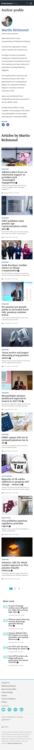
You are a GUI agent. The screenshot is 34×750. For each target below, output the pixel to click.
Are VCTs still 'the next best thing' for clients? (18, 648)
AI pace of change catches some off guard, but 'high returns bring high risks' (18, 609)
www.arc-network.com (14, 743)
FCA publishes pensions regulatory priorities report (14, 523)
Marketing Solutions (9, 686)
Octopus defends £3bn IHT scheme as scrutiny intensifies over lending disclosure (18, 636)
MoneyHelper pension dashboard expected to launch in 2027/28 (14, 398)
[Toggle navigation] (30, 3)
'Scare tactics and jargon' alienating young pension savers (15, 355)
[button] (27, 3)
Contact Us (5, 683)
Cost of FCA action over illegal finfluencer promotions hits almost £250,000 (18, 659)
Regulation (6, 518)
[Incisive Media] (5, 726)
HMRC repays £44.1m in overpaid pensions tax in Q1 (15, 440)
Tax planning (7, 476)
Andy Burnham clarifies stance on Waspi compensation (14, 268)
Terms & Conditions (8, 699)
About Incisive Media (9, 689)
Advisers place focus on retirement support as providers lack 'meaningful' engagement (14, 177)
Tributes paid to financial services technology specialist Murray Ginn (18, 623)
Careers (4, 695)
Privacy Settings (7, 692)
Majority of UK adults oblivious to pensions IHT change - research (15, 482)
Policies (4, 702)
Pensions (5, 169)
